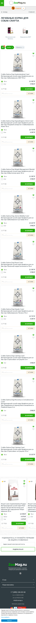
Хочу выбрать (5, 617)
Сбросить (19, 47)
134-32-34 (14, 3)
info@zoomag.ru (18, 600)
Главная (32, 12)
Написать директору (18, 603)
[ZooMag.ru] (20, 3)
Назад (5, 12)
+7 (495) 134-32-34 (18, 592)
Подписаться (18, 549)
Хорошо (9, 620)
